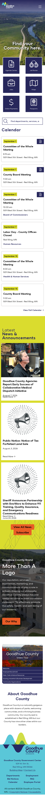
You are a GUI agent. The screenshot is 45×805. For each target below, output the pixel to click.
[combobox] (26, 121)
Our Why (11, 621)
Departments (13, 775)
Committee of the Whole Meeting (18, 148)
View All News (22, 527)
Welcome (6, 668)
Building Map (16, 770)
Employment (32, 775)
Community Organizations (12, 682)
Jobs (11, 89)
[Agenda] (40, 141)
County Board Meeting (17, 174)
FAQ (32, 779)
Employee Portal (32, 782)
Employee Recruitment (10, 672)
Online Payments (11, 109)
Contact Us (29, 770)
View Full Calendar (32, 310)
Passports (34, 109)
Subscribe (22, 532)
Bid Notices (13, 779)
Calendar (13, 782)
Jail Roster (34, 70)
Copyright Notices (19, 792)
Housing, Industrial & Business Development (17, 678)
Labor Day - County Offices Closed (19, 233)
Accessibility (35, 792)
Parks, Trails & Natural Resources (13, 675)
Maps (34, 89)
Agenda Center (11, 70)
